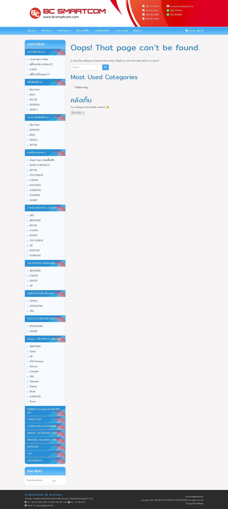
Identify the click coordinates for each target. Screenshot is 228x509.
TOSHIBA (35, 195)
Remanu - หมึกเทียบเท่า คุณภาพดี (44, 339)
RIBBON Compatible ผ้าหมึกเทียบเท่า (43, 411)
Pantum (33, 386)
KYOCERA (35, 185)
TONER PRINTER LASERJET (42, 208)
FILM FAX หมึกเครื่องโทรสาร (42, 318)
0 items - (195, 30)
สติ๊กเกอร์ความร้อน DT (41, 64)
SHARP (33, 200)
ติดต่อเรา (138, 30)
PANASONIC (36, 306)
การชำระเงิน (121, 30)
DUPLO (34, 109)
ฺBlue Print (34, 89)
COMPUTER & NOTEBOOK (41, 426)
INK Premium (36, 361)
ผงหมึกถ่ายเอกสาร (36, 152)
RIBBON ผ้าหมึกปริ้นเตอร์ (40, 293)
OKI (32, 215)
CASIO (33, 69)
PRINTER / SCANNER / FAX (42, 440)
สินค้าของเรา (64, 30)
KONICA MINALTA (40, 165)
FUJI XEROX (36, 175)
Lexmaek (34, 371)
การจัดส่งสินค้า (101, 30)
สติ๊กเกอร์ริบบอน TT (40, 74)
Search (54, 480)
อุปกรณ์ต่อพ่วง (34, 460)
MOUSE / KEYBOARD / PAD (42, 433)
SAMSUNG (35, 190)
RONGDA (35, 104)
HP (31, 245)
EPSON (33, 235)
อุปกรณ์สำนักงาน (36, 52)
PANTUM (34, 250)
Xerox (33, 401)
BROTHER (35, 220)
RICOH (33, 99)
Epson (33, 351)
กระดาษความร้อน (39, 59)
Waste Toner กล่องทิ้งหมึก (42, 160)
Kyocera (34, 366)
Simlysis (199, 503)
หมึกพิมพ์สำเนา (35, 82)
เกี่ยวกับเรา (46, 30)
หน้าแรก (31, 30)
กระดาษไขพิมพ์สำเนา (38, 117)
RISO (32, 94)
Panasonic (34, 381)
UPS (29, 453)
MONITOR (32, 447)
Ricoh (32, 391)
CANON (34, 180)
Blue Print (34, 125)
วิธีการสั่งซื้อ (82, 30)
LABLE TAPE (34, 419)
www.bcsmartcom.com (194, 496)
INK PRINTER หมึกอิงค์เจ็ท (41, 263)
